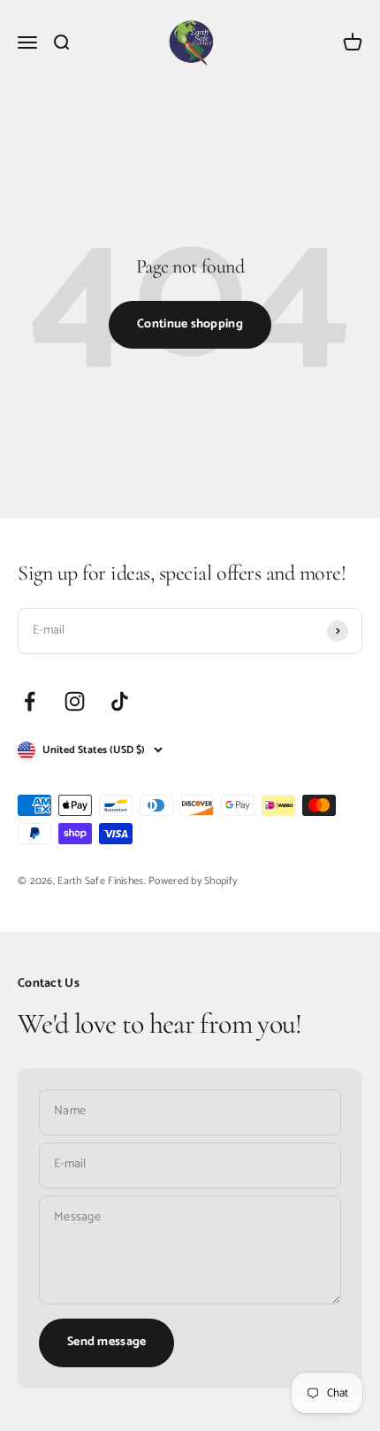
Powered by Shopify (192, 881)
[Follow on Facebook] (30, 701)
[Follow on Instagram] (75, 701)
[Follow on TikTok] (120, 701)
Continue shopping (190, 324)
